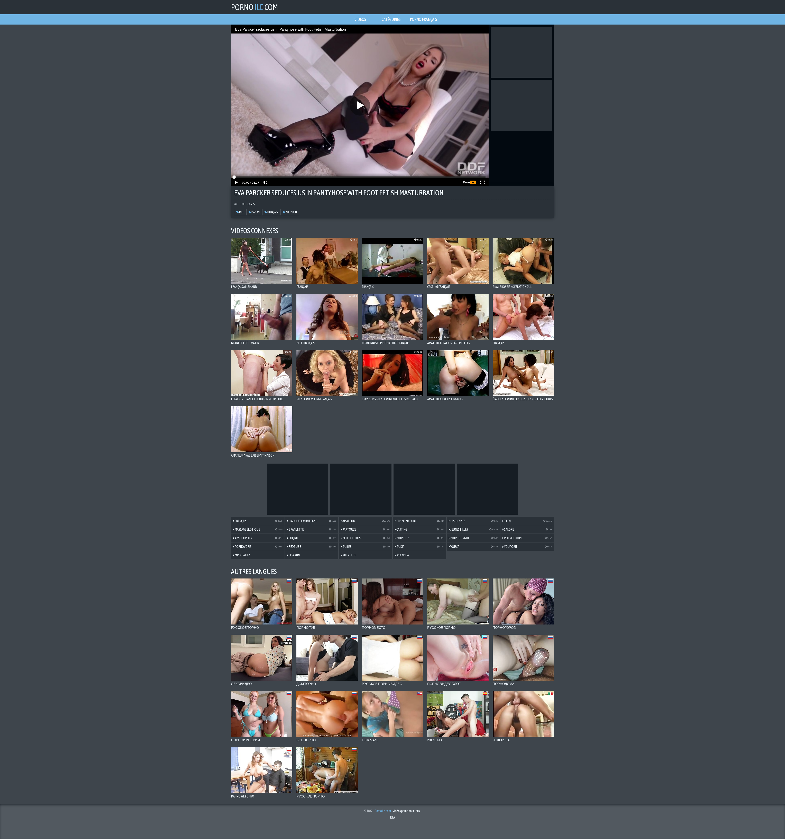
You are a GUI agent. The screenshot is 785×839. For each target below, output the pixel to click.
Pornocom (254, 7)
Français (272, 212)
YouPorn (291, 212)
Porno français (423, 19)
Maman (255, 212)
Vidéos (360, 19)
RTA (392, 817)
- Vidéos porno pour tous (397, 811)
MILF (241, 212)
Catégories (391, 19)
